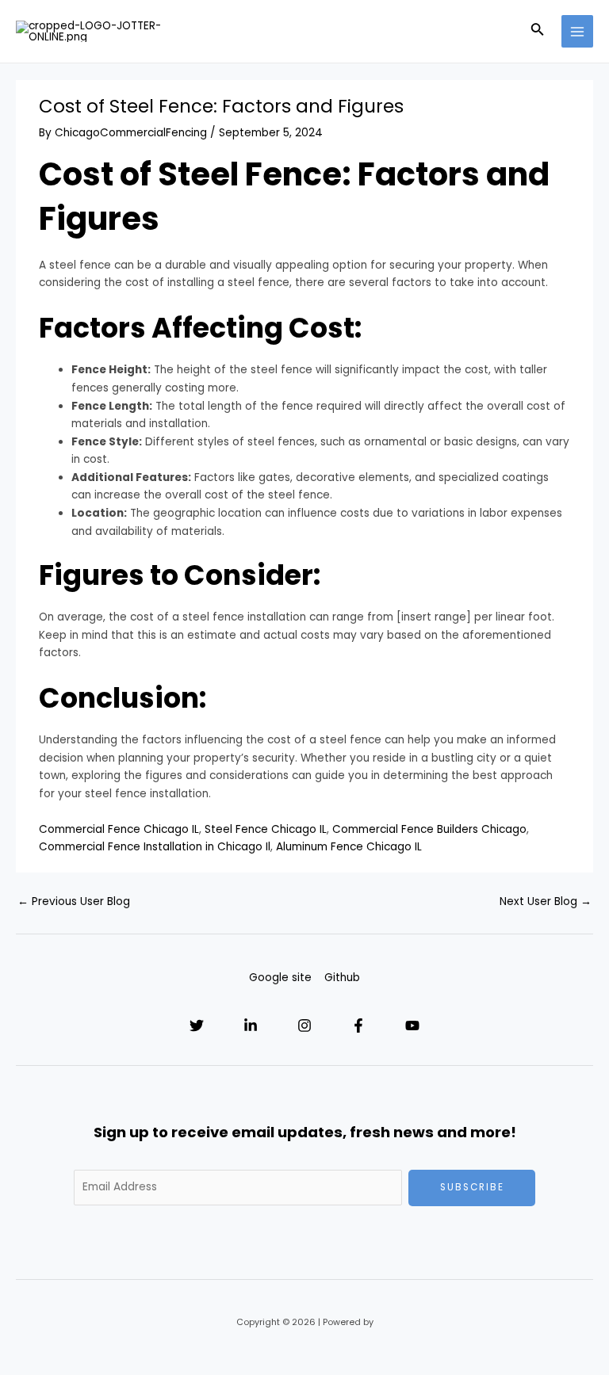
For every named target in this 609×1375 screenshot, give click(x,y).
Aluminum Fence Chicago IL (349, 846)
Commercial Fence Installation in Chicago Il (154, 846)
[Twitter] (197, 1025)
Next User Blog (546, 901)
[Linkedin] (250, 1025)
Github (342, 977)
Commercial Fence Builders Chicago (429, 829)
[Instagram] (304, 1025)
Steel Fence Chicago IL (266, 829)
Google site (280, 977)
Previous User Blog (73, 901)
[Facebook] (358, 1025)
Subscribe (472, 1187)
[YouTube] (412, 1025)
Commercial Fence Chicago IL (119, 829)
